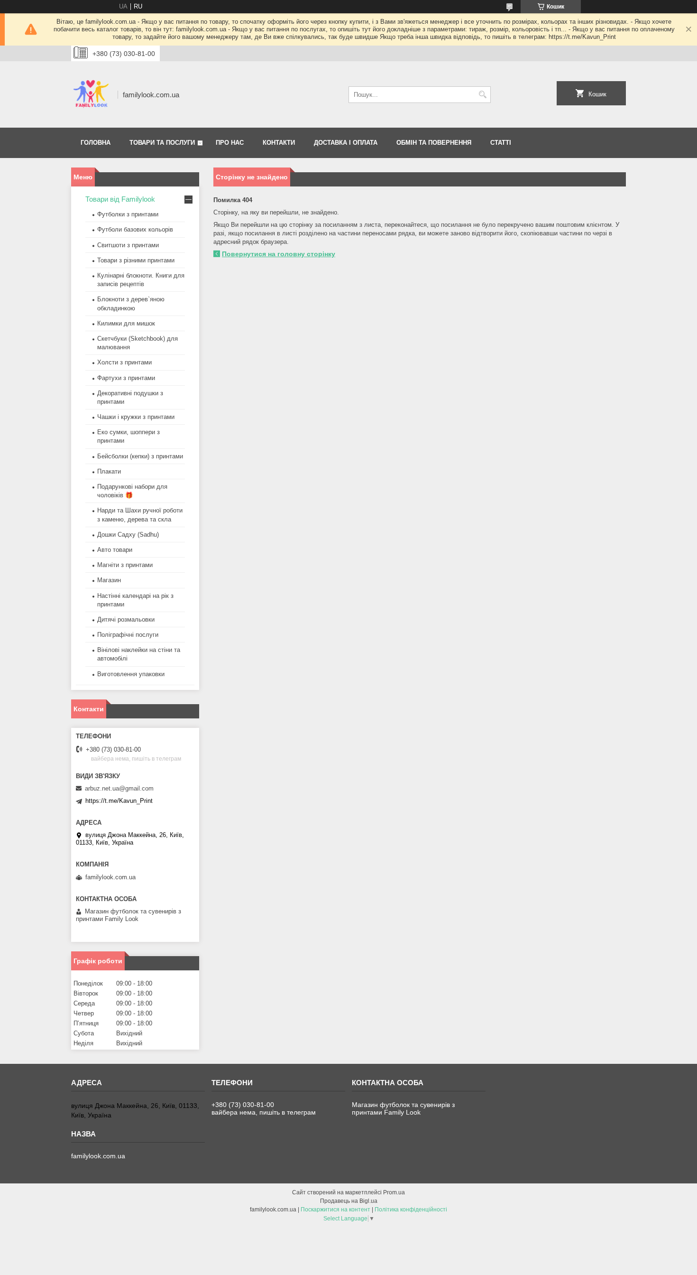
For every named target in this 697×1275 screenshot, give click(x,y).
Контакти (279, 142)
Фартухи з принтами (126, 378)
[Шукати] (482, 94)
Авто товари (114, 549)
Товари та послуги (162, 142)
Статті (500, 142)
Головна (95, 142)
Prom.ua (394, 1192)
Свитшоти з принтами (128, 245)
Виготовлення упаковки (131, 674)
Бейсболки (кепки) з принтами (140, 456)
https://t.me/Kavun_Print (119, 800)
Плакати (109, 471)
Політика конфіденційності (411, 1209)
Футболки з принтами (127, 214)
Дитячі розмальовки (126, 619)
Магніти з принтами (125, 564)
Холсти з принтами (124, 362)
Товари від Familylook (120, 199)
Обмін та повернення (433, 142)
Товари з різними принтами (135, 260)
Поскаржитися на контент (335, 1209)
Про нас (230, 142)
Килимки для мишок (126, 323)
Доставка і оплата (345, 142)
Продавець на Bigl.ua (348, 1201)
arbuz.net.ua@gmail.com (119, 788)
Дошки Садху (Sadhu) (128, 534)
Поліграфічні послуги (127, 634)
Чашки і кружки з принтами (135, 416)
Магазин (109, 580)
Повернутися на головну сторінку (278, 254)
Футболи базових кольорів (135, 229)
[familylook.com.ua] (91, 94)
